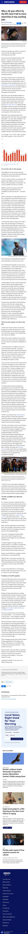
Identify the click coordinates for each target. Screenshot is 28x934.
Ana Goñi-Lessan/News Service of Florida (10, 857)
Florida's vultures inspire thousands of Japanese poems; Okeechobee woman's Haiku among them (14, 773)
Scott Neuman (9, 22)
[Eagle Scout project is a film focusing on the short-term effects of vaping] (13, 798)
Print (25, 23)
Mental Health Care (6, 806)
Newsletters (5, 925)
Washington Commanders (8, 85)
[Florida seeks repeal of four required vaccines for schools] (13, 839)
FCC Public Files (6, 908)
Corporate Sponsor (7, 890)
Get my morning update (16, 739)
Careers (4, 905)
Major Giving (5, 887)
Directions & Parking (7, 919)
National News (9, 682)
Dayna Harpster (5, 816)
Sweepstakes (6, 896)
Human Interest (5, 767)
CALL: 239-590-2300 (7, 914)
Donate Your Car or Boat (8, 893)
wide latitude (20, 415)
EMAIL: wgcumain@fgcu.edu (9, 916)
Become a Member (7, 884)
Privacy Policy (6, 911)
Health (4, 848)
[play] (2, 932)
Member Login (6, 922)
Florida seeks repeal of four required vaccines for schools (13, 852)
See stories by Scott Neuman (8, 699)
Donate (24, 2)
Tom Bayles (5, 779)
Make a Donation (6, 882)
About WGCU (5, 899)
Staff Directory (6, 902)
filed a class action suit (11, 104)
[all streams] (26, 932)
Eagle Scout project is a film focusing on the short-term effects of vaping (13, 811)
